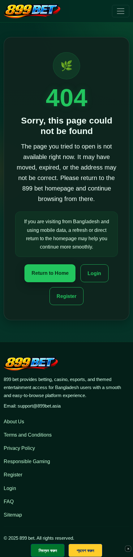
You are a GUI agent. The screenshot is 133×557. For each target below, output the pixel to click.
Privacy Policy (19, 448)
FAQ (9, 501)
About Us (14, 421)
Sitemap (13, 514)
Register (66, 296)
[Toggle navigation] (120, 11)
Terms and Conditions (28, 435)
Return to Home (50, 273)
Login (94, 273)
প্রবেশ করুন (85, 550)
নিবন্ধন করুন (48, 550)
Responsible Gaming (27, 461)
